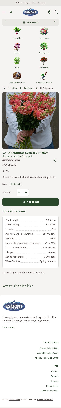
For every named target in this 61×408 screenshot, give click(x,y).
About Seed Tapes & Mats (47, 357)
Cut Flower (29, 88)
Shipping (55, 381)
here (41, 272)
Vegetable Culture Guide (48, 353)
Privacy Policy (52, 386)
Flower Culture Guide (49, 348)
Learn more (8, 327)
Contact (55, 371)
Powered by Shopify (45, 399)
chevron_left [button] (5, 22)
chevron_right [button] (54, 22)
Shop (14, 88)
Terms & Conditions (49, 390)
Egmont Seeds (14, 399)
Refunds (55, 376)
